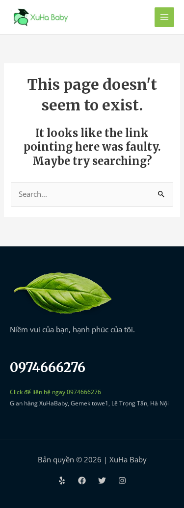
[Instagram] (122, 480)
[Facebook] (82, 480)
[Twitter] (102, 480)
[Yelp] (62, 480)
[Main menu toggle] (164, 17)
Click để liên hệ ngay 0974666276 (55, 392)
